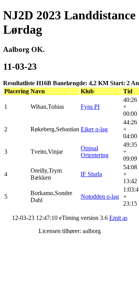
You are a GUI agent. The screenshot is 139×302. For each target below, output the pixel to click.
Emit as (118, 217)
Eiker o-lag (94, 129)
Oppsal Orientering (94, 151)
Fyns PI (90, 106)
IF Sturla (91, 174)
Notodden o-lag (100, 196)
